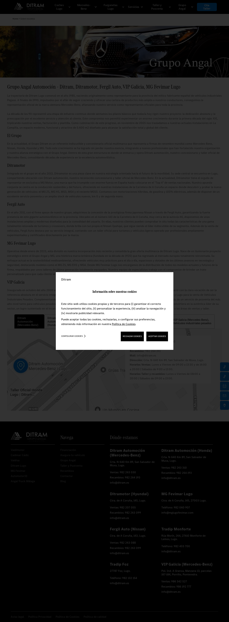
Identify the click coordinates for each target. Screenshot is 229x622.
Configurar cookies (72, 336)
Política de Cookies (123, 324)
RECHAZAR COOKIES (132, 336)
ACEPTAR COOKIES (157, 336)
